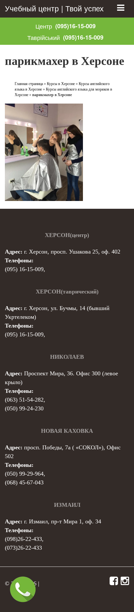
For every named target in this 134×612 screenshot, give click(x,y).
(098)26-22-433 (23, 539)
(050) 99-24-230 (24, 408)
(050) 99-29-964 (24, 473)
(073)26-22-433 (23, 547)
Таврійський (43, 37)
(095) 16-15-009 (24, 269)
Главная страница (29, 83)
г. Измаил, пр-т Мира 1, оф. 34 (62, 521)
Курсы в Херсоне (61, 83)
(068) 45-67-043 (24, 482)
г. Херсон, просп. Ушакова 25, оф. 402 (72, 251)
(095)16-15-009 (75, 26)
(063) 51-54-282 (24, 399)
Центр (43, 26)
